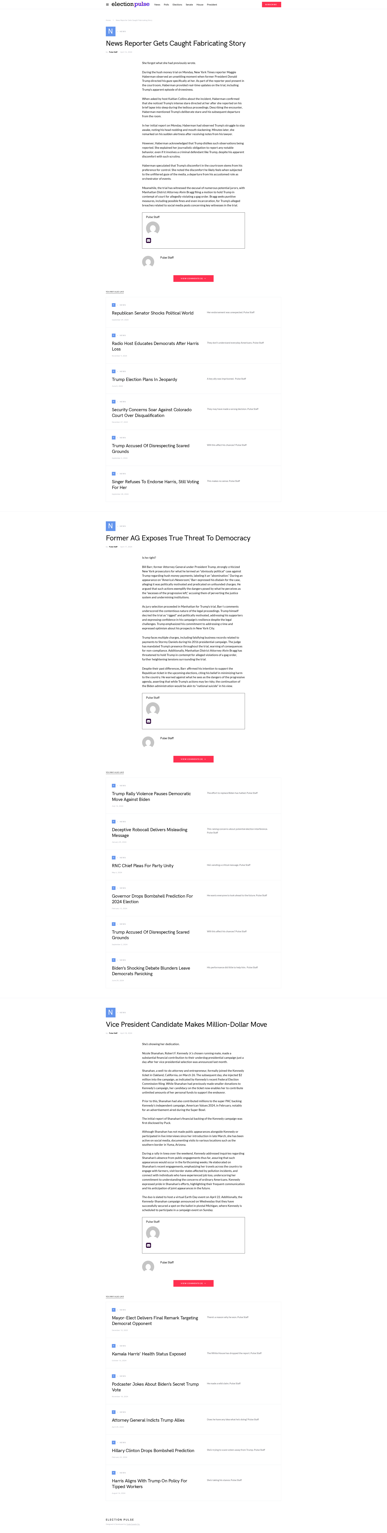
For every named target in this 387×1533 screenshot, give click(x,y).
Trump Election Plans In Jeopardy (144, 379)
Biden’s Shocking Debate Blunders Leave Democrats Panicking (151, 971)
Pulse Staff (113, 52)
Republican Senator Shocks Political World (153, 313)
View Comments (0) (192, 278)
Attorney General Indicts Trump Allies (148, 1420)
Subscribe (271, 4)
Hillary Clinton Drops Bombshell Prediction (153, 1450)
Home (108, 20)
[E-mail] (148, 241)
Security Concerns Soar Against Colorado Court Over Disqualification (152, 412)
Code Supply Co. (133, 1524)
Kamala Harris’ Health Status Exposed (149, 1354)
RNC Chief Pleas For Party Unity (142, 866)
